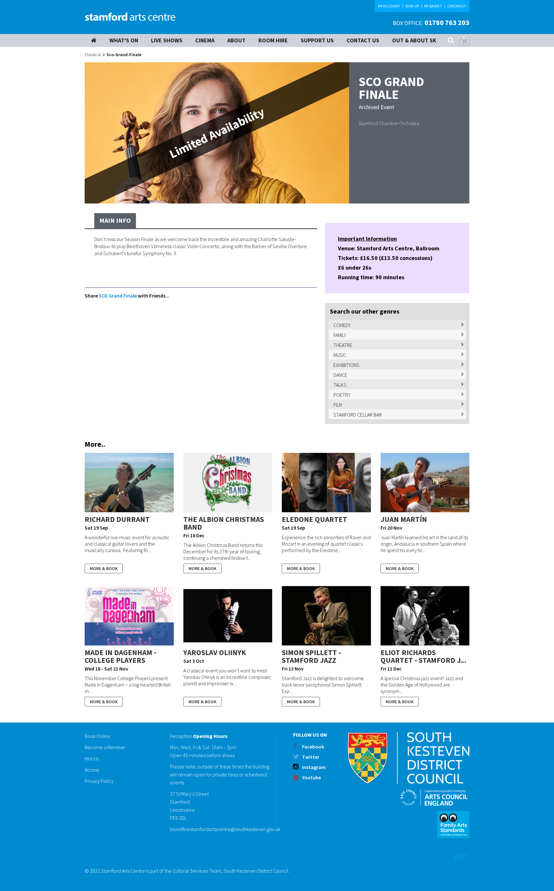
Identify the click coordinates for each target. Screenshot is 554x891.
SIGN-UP (412, 6)
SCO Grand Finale (118, 295)
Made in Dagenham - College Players (120, 656)
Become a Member (105, 747)
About (236, 40)
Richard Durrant (117, 519)
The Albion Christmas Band (223, 523)
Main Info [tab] (115, 220)
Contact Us (363, 40)
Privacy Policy (99, 781)
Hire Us (92, 758)
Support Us (317, 40)
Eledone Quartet (314, 519)
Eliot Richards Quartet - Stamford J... (423, 656)
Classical (93, 54)
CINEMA (204, 40)
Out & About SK (414, 40)
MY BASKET (433, 6)
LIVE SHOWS (166, 40)
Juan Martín (404, 519)
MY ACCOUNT (389, 6)
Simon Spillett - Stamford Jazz (311, 656)
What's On (123, 40)
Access (92, 769)
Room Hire (273, 40)
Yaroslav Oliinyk (214, 652)
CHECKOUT (456, 6)
